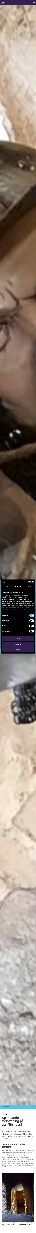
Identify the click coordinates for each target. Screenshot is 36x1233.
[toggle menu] (34, 2)
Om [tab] (29, 586)
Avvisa (18, 649)
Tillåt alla (18, 638)
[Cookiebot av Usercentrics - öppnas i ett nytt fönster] (26, 582)
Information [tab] (18, 586)
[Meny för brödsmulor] (33, 1107)
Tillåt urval (18, 644)
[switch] (31, 620)
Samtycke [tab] (6, 586)
